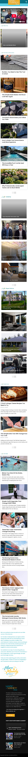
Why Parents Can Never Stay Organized (20, 743)
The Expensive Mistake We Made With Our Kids (20, 733)
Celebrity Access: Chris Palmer (10, 280)
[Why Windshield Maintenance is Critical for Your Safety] (14, 363)
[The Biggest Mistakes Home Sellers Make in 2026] (14, 321)
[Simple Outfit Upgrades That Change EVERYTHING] (14, 491)
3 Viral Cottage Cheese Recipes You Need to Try (13, 404)
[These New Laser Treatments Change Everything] (14, 520)
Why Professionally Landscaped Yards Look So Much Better (13, 187)
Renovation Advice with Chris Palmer (12, 259)
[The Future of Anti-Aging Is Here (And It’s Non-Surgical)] (14, 578)
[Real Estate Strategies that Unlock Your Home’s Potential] (14, 342)
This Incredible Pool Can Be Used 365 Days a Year (13, 164)
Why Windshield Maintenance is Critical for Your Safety (13, 371)
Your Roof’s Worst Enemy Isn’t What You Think (14, 118)
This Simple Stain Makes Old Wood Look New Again (13, 96)
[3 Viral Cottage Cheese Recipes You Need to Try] (14, 393)
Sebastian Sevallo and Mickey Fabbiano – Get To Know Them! (13, 237)
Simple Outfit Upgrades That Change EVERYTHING (11, 502)
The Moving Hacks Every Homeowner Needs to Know (11, 559)
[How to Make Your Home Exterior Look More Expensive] (14, 130)
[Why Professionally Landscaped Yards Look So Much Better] (14, 176)
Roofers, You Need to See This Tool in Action (13, 73)
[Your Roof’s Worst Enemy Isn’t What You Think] (14, 108)
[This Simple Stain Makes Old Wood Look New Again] (14, 85)
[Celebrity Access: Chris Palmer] (14, 272)
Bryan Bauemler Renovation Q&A (11, 216)
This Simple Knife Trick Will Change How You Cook (14, 434)
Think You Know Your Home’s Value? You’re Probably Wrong (13, 307)
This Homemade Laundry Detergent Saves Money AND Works (14, 617)
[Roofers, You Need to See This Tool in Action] (14, 62)
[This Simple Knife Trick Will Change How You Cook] (14, 424)
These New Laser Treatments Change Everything (11, 530)
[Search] (26, 1)
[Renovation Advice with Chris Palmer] (14, 251)
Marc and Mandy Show (9, 45)
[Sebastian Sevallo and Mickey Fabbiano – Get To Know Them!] (14, 230)
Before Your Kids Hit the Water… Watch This (12, 474)
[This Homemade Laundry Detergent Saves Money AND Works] (14, 606)
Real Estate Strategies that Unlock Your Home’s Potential (12, 350)
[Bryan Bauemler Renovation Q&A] (14, 208)
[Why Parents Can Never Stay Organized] (9, 745)
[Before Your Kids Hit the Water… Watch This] (14, 463)
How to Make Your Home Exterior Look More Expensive (13, 141)
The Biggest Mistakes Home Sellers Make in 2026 (13, 328)
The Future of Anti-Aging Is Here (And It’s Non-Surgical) (12, 589)
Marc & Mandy (5, 407)
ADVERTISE (10, 715)
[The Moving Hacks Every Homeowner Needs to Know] (14, 548)
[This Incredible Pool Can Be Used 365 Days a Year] (14, 153)
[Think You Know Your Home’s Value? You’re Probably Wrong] (14, 300)
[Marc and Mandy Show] (14, 2)
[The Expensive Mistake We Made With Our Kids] (9, 736)
